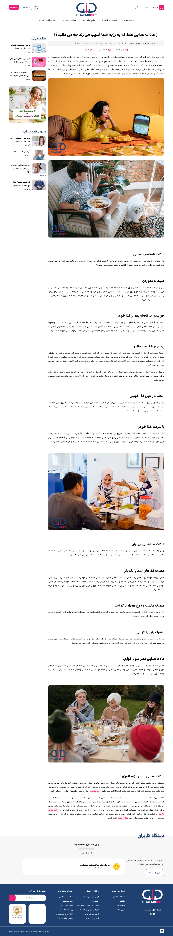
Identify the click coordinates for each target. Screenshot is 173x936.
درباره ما (121, 909)
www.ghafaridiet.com (16, 931)
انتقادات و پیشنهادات (64, 914)
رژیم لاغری (95, 791)
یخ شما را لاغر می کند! (22, 152)
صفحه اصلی (129, 20)
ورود (151, 7)
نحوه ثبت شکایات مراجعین (88, 905)
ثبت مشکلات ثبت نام (47, 20)
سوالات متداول (119, 896)
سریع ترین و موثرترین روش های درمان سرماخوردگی (20, 140)
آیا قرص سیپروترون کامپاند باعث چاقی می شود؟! (21, 47)
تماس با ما (120, 905)
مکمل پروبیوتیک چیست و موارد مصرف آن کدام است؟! (20, 74)
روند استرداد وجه (66, 909)
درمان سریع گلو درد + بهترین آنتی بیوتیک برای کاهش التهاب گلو (20, 168)
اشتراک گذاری (102, 50)
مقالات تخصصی (69, 20)
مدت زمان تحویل (66, 905)
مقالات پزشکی (134, 43)
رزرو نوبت (26, 7)
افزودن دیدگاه (154, 872)
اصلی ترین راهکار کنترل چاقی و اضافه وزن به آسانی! (20, 60)
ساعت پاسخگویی (66, 896)
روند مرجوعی (68, 901)
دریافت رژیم (14, 7)
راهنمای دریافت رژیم (109, 20)
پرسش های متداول (65, 918)
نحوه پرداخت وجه (91, 914)
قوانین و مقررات (92, 918)
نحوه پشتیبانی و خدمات (89, 909)
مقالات (146, 43)
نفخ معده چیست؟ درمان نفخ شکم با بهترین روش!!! (21, 184)
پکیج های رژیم (89, 20)
